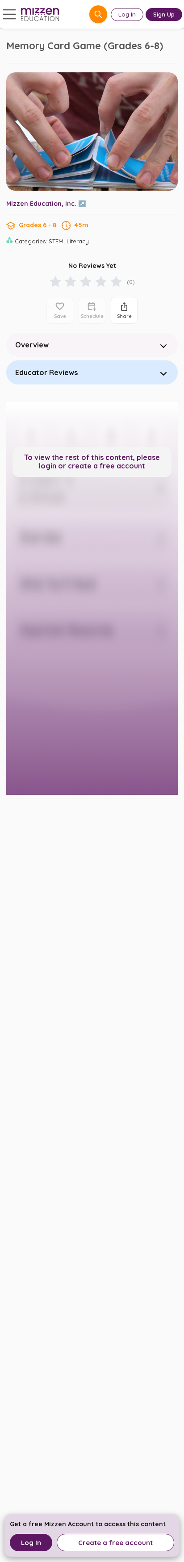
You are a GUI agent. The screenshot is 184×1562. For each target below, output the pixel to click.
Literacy (78, 241)
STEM (56, 241)
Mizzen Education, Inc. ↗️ (46, 204)
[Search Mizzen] (98, 14)
